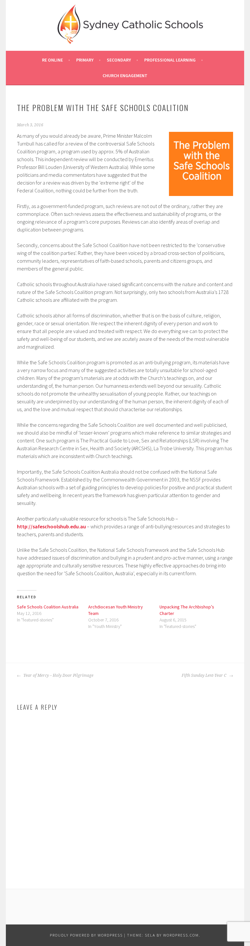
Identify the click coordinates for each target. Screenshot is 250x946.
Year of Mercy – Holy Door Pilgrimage (57, 675)
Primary (84, 60)
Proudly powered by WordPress (86, 935)
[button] (201, 164)
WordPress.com (181, 935)
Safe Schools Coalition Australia (47, 607)
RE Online (52, 60)
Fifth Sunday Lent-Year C (205, 675)
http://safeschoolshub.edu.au (51, 526)
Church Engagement (125, 75)
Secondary (119, 60)
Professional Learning (170, 60)
